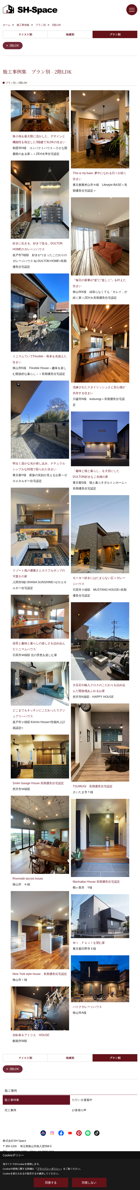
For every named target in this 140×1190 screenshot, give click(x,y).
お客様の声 (79, 1110)
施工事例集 (12, 1100)
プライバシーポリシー (49, 1168)
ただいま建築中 (82, 1100)
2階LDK (14, 45)
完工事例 (10, 1110)
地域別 (70, 34)
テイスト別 (25, 34)
